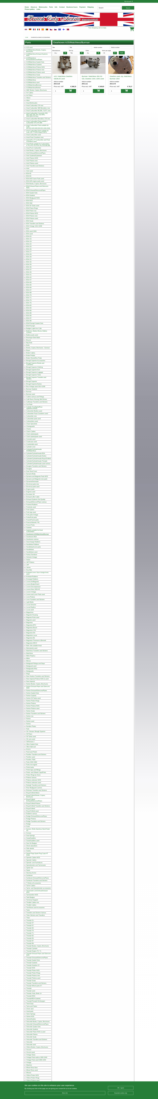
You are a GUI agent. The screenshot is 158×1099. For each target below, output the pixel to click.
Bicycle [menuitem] (28, 340)
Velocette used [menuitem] (31, 1044)
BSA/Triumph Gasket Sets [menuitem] (34, 323)
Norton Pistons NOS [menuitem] (32, 706)
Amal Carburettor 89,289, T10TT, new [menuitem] (38, 110)
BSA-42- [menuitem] (29, 277)
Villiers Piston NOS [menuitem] (32, 1075)
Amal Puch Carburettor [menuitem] (33, 148)
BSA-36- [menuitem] (29, 267)
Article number (98, 47)
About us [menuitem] (34, 7)
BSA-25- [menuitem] (29, 246)
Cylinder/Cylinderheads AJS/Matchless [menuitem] (34, 450)
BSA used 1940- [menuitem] (31, 231)
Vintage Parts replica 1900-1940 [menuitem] (36, 1057)
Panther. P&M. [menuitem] (31, 759)
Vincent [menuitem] (28, 1049)
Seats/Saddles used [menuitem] (32, 840)
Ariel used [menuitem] (29, 171)
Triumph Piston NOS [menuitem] (33, 970)
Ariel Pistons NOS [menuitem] (32, 158)
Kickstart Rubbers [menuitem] (32, 576)
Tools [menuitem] (28, 910)
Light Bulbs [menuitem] (30, 602)
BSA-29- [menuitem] (29, 257)
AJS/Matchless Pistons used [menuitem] (35, 72)
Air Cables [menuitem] (29, 93)
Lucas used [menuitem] (30, 610)
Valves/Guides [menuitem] (31, 1019)
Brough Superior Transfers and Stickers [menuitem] (36, 378)
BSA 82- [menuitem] (29, 176)
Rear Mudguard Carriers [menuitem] (34, 788)
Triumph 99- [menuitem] (30, 943)
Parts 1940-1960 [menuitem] (31, 762)
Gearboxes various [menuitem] (32, 539)
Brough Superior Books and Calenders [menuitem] (35, 363)
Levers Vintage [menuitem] (31, 592)
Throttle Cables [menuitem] (31, 905)
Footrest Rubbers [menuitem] (31, 504)
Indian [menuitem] (28, 560)
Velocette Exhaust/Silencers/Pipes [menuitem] (37, 1024)
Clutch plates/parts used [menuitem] (34, 436)
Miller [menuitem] (28, 658)
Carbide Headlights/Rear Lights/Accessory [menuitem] (34, 407)
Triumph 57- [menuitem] (30, 925)
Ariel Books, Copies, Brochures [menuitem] (36, 150)
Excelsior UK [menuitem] (30, 494)
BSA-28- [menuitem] (29, 254)
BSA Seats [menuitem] (29, 221)
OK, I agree (120, 1088)
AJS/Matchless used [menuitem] (33, 82)
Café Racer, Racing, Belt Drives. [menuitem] (36, 399)
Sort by (71, 50)
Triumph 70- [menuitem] (30, 930)
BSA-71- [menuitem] (29, 298)
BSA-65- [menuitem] (29, 285)
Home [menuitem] (27, 7)
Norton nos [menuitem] (29, 716)
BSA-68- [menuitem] (29, 292)
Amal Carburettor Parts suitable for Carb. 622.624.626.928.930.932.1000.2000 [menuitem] (38, 127)
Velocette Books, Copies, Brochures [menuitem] (38, 1021)
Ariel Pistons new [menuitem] (32, 161)
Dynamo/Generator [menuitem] (32, 481)
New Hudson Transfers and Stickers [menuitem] (38, 676)
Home (26, 37)
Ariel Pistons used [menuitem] (32, 163)
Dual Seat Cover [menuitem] (31, 471)
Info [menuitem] (56, 7)
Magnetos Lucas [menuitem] (31, 635)
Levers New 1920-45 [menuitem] (33, 589)
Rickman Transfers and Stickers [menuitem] (36, 790)
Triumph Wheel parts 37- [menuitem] (34, 986)
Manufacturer (56, 50)
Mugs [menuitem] (28, 674)
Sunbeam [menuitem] (29, 875)
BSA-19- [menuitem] (29, 241)
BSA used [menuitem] (29, 234)
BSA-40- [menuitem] (29, 272)
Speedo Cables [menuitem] (31, 860)
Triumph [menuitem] (29, 988)
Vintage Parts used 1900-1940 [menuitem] (36, 1060)
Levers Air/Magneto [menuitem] (32, 581)
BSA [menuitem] (27, 228)
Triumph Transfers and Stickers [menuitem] (36, 983)
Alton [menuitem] (28, 100)
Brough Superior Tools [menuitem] (33, 375)
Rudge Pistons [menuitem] (31, 819)
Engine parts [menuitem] (30, 489)
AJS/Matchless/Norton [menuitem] (33, 87)
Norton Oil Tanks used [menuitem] (33, 698)
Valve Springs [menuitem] (30, 1014)
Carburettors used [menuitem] (32, 421)
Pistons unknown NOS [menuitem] (33, 780)
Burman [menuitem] (28, 391)
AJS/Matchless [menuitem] (31, 80)
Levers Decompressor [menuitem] (33, 587)
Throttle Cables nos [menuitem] (32, 902)
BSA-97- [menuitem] (29, 318)
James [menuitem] (28, 567)
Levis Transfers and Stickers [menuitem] (35, 599)
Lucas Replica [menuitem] (31, 607)
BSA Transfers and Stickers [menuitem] (35, 223)
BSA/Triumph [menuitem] (30, 326)
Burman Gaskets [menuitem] (31, 389)
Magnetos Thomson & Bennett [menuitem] (36, 640)
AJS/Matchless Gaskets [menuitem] (34, 64)
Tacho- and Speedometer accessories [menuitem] (38, 888)
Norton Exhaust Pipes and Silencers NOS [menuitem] (38, 687)
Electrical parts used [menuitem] (32, 486)
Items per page (106, 50)
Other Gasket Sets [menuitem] (32, 744)
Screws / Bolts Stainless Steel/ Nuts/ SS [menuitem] (38, 829)
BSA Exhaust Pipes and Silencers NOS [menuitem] (37, 187)
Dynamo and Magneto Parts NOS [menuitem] (37, 476)
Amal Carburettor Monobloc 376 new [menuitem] (38, 118)
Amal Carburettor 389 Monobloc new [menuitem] (38, 108)
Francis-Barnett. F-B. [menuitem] (33, 522)
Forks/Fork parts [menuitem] (31, 517)
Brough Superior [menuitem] (31, 381)
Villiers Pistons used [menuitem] (33, 1080)
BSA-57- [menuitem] (29, 280)
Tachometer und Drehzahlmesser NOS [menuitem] (37, 891)
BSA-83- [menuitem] (29, 308)
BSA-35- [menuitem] (29, 264)
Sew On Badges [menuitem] (31, 843)
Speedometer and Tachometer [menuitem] (36, 865)
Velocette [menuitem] (29, 1042)
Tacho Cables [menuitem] (30, 885)
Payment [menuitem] (82, 7)
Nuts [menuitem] (27, 729)
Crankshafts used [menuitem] (32, 444)
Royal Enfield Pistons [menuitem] (33, 803)
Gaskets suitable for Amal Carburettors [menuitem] (34, 530)
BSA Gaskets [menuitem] (30, 195)
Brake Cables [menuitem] (30, 353)
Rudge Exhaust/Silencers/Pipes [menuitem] (36, 816)
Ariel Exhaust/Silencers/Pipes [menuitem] (36, 153)
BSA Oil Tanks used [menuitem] (32, 205)
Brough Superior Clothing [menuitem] (34, 367)
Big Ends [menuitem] (29, 342)
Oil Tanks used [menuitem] (31, 736)
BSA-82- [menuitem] (29, 305)
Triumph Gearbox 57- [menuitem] (33, 965)
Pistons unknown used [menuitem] (33, 782)
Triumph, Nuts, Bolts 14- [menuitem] (34, 993)
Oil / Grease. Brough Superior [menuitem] (35, 731)
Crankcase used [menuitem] (31, 441)
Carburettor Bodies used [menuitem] (34, 411)
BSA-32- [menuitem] (29, 262)
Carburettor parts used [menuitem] (33, 418)
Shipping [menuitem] (90, 7)
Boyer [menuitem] (28, 350)
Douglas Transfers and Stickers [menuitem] (36, 466)
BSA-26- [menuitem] (29, 249)
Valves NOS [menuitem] (30, 1016)
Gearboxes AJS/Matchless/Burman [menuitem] (37, 534)
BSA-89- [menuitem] (29, 313)
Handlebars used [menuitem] (31, 552)
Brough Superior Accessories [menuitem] (35, 360)
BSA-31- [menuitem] (29, 259)
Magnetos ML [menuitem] (30, 638)
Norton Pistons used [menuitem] (32, 708)
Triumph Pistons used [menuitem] (33, 978)
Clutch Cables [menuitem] (30, 431)
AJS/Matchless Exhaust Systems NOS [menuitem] (37, 54)
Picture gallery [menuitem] (30, 9)
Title (53, 47)
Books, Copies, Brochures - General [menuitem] (38, 348)
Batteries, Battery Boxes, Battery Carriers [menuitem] (36, 331)
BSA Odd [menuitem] (29, 203)
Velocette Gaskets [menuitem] (32, 1029)
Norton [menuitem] (28, 718)
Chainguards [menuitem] (30, 426)
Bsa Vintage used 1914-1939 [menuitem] (35, 386)
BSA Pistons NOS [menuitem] (32, 213)
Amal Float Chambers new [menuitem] (35, 137)
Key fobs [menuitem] (29, 570)
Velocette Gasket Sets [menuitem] (33, 1026)
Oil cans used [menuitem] (30, 739)
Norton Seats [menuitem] (30, 711)
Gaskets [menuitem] (29, 527)
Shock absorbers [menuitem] (31, 846)
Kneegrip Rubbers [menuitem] (32, 579)
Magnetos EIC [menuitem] (30, 633)
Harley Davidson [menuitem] (31, 554)
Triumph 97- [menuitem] (30, 941)
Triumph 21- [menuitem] (30, 920)
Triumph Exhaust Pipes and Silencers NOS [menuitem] (38, 954)
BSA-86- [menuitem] (29, 310)
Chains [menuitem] (28, 429)
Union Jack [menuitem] (30, 1009)
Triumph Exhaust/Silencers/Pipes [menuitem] (37, 957)
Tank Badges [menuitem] (30, 897)
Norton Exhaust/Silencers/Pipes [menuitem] (36, 690)
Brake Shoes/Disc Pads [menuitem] (34, 358)
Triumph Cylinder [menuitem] (31, 948)
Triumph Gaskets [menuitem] (31, 963)
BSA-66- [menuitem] (29, 287)
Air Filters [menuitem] (29, 95)
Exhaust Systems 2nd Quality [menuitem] (35, 499)
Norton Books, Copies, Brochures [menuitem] (37, 684)
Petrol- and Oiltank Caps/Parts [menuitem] (36, 772)
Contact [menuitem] (62, 7)
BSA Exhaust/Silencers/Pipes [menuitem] (35, 190)
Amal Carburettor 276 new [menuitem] (34, 105)
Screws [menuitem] (28, 833)
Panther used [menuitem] (30, 757)
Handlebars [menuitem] (30, 549)
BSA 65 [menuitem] (28, 173)
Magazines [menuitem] (29, 612)
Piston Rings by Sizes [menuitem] (33, 775)
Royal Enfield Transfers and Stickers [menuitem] (38, 806)
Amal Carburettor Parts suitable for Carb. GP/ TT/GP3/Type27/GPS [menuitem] (37, 131)
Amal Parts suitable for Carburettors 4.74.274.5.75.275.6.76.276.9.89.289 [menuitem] (38, 144)
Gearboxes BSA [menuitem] (31, 536)
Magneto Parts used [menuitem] (32, 617)
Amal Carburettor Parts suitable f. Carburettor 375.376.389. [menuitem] (37, 122)
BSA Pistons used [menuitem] (32, 218)
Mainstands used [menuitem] (31, 648)
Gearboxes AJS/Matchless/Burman (40, 37)
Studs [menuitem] (28, 870)
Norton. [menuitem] (28, 724)
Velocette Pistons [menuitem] (31, 1034)
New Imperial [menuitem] (30, 681)
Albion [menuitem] (28, 98)
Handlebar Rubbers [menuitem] (32, 544)
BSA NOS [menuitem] (29, 200)
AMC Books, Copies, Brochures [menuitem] (36, 90)
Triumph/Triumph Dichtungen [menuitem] (35, 1001)
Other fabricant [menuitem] (31, 747)
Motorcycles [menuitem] (43, 7)
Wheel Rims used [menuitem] (32, 1070)
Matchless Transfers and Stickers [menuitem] (37, 650)
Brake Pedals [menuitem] (30, 355)
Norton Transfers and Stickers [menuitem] (35, 713)
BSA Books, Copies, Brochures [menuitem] (36, 184)
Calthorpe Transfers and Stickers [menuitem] (36, 402)
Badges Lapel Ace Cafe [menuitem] (34, 328)
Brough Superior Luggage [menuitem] (34, 372)
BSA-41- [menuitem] (29, 275)
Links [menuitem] (38, 9)
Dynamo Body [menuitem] (30, 474)
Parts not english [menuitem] (31, 764)
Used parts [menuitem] (29, 1011)
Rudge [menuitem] (28, 824)
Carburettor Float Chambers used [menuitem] (37, 413)
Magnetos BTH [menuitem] (31, 625)
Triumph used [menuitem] (30, 991)
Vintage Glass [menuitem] (30, 1055)
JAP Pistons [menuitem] (30, 562)
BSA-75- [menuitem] (29, 300)
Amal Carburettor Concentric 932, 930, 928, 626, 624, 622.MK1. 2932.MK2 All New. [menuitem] (37, 114)
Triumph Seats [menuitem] (31, 980)
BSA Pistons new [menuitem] (31, 216)
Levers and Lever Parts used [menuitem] (35, 594)
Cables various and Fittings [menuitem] (35, 397)
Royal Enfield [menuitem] (30, 808)
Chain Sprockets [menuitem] (31, 424)
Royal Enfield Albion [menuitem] (33, 793)
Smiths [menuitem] (28, 851)
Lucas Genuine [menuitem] (31, 604)
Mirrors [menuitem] (28, 661)
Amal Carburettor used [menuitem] (33, 135)
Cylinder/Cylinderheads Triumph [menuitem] (36, 461)
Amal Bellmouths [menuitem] (31, 103)
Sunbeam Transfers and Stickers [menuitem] (36, 880)
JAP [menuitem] (27, 565)
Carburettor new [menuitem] (31, 416)
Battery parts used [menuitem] (32, 335)
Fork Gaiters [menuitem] (30, 509)
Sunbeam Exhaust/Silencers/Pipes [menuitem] (37, 878)
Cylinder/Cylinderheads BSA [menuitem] (35, 453)
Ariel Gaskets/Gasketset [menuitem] (34, 155)
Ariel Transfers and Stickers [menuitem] (35, 166)
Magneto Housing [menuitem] (32, 615)
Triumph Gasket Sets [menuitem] (33, 960)
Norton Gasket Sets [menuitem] (32, 693)
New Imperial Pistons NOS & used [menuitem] (37, 679)
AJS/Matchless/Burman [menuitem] (33, 85)
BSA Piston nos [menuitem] (31, 211)
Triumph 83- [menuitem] (30, 938)
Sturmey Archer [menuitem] (31, 873)
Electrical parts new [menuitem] (32, 484)
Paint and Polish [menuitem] (31, 752)
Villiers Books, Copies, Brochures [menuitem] (37, 1047)
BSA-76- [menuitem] (29, 303)
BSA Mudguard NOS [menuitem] (33, 198)
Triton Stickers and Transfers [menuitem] (35, 915)
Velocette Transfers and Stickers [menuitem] (36, 1039)
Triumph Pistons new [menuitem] (33, 975)
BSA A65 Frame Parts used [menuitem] (35, 178)
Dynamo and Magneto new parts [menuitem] (36, 479)
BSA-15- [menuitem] (29, 239)
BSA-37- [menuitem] (29, 269)
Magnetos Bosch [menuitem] (31, 627)
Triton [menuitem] (28, 918)
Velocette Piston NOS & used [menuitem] (35, 1032)
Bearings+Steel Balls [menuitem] (33, 337)
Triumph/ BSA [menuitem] (30, 996)
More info (65, 1093)
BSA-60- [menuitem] (29, 282)
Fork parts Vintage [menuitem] (32, 515)
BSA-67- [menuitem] (29, 290)
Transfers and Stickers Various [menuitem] (36, 912)
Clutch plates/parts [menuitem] (32, 434)
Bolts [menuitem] (28, 345)
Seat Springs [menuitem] (30, 835)
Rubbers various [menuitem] (31, 813)
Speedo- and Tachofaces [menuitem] (34, 862)
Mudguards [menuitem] (30, 671)
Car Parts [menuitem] (29, 404)
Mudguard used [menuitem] (31, 666)
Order (87, 50)
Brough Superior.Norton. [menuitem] (34, 384)
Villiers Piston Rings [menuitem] (32, 1078)
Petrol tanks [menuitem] (30, 767)
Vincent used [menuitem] (30, 1052)
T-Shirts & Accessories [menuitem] (33, 883)
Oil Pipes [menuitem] (29, 734)
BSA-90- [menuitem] (29, 315)
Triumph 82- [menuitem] (30, 935)
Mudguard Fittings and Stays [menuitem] (35, 663)
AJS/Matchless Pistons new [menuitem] (35, 70)
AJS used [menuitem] (29, 47)
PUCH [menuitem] (28, 749)
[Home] (79, 19)
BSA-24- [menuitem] (29, 244)
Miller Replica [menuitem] (30, 656)
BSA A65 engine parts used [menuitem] (35, 181)
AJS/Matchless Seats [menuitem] (33, 75)
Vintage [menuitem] (28, 1062)
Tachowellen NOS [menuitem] (32, 895)
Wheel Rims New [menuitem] (32, 1067)
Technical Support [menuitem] (32, 900)
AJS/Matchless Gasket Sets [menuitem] (35, 62)
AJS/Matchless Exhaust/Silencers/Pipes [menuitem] (34, 58)
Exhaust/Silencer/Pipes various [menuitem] (36, 502)
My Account (127, 1)
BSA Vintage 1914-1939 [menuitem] (34, 226)
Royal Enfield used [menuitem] (32, 811)
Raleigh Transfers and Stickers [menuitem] (36, 785)
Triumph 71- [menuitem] (30, 933)
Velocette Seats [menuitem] (31, 1037)
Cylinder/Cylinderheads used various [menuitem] (38, 463)
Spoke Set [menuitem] (29, 868)
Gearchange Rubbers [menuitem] (33, 542)
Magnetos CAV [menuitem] (31, 630)
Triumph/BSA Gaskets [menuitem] (33, 998)
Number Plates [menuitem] (31, 726)
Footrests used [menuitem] (31, 507)
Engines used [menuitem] (30, 492)
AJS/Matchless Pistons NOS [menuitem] (35, 67)
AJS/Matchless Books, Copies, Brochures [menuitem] (36, 50)
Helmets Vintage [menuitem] (31, 557)
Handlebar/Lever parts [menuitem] (33, 547)
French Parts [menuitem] (30, 525)
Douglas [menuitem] (29, 469)
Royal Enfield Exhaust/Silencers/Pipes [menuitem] (34, 800)
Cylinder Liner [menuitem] (30, 447)
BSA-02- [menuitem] (29, 236)
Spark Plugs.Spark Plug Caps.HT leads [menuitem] (37, 854)
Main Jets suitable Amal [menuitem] (34, 645)
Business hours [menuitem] (72, 7)
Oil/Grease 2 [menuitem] (30, 741)
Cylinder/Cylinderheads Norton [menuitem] (36, 456)
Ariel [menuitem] (27, 168)
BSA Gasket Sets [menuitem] (31, 193)
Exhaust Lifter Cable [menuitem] (32, 497)
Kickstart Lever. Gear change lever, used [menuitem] (37, 573)
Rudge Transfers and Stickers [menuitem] (35, 821)
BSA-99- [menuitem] (29, 321)
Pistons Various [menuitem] (31, 777)
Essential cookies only (120, 1093)
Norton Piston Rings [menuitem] (32, 701)
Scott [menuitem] (28, 826)
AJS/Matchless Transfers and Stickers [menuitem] (38, 77)
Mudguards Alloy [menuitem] (31, 668)
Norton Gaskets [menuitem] (31, 695)
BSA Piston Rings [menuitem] (32, 208)
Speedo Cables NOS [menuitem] (33, 857)
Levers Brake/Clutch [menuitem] (32, 584)
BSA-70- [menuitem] (29, 295)
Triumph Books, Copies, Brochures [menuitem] (37, 946)
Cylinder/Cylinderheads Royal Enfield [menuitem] (38, 458)
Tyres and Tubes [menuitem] (31, 1006)
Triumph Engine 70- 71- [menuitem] (34, 951)
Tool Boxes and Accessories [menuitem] (35, 907)
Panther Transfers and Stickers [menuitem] (36, 754)
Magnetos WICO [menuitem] (31, 643)
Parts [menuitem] (51, 7)
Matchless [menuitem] (29, 653)
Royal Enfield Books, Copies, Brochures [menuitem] (35, 796)
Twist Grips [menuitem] (29, 1003)
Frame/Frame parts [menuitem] (32, 520)
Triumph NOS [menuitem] (30, 968)
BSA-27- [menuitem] (29, 251)
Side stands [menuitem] (30, 848)
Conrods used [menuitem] (30, 439)
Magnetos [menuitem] (29, 622)
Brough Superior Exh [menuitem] (33, 370)
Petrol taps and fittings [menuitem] (33, 770)
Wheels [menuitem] (28, 1073)
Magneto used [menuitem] (30, 620)
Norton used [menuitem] (30, 721)
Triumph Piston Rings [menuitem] (33, 973)
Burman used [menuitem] (30, 394)
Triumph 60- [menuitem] (30, 928)
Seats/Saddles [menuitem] (31, 838)
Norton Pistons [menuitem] (31, 703)
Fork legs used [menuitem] (31, 512)
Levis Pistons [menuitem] (30, 597)
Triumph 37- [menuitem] (30, 923)
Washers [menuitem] (29, 1065)
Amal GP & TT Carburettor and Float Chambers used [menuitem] (38, 140)
